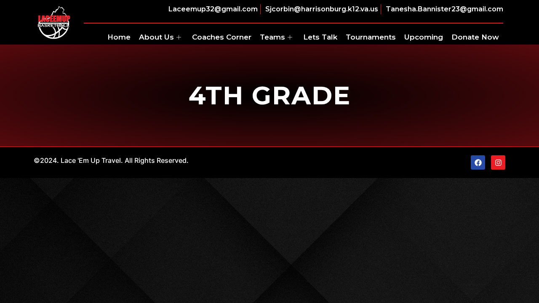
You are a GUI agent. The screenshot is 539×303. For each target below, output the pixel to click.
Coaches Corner (221, 37)
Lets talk (320, 37)
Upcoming (423, 37)
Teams (272, 37)
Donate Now (475, 37)
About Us (156, 37)
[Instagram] (498, 162)
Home (119, 37)
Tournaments (371, 37)
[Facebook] (478, 162)
